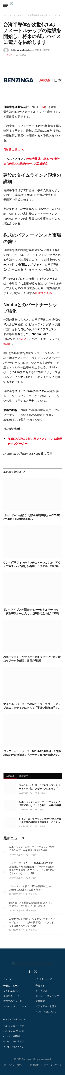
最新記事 (23, 775)
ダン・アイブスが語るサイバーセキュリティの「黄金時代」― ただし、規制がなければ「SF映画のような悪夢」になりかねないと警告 (32, 613)
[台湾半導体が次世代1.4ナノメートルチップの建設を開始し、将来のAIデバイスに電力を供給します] (32, 80)
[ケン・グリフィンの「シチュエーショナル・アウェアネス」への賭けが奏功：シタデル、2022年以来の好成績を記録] (32, 541)
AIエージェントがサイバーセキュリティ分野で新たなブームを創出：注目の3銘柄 (32, 658)
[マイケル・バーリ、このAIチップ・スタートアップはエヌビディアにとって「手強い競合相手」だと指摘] (32, 683)
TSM (42, 107)
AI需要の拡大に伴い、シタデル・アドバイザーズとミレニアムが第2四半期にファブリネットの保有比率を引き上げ (32, 922)
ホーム (6, 15)
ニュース (15, 15)
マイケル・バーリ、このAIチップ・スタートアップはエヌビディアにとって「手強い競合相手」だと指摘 (32, 707)
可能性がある (43, 293)
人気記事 (10, 775)
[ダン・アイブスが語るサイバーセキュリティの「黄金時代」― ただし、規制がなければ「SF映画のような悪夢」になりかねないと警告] (32, 588)
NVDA (22, 339)
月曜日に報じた (13, 149)
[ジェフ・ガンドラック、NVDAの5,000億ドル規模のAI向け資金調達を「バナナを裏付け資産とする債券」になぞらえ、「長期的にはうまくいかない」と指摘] (32, 730)
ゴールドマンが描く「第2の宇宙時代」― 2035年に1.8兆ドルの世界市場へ (31, 517)
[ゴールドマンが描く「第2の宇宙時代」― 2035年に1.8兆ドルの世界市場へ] (32, 494)
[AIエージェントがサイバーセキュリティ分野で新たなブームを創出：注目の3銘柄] (32, 636)
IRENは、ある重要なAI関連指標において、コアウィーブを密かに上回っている (31, 904)
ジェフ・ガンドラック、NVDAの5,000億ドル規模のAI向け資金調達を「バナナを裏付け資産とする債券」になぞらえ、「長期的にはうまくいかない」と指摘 (32, 756)
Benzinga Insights (22, 50)
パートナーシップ (44, 979)
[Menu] (5, 5)
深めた (7, 344)
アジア (24, 15)
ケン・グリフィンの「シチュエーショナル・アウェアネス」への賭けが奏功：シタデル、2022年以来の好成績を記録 (32, 566)
